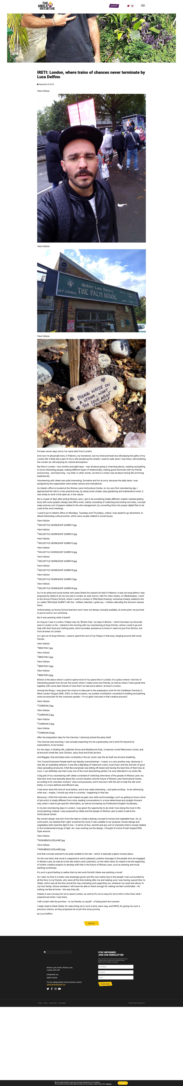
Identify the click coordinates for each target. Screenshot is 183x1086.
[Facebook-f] (52, 989)
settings (108, 1084)
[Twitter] (128, 6)
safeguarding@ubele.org (56, 984)
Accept (122, 1083)
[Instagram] (132, 6)
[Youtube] (59, 989)
